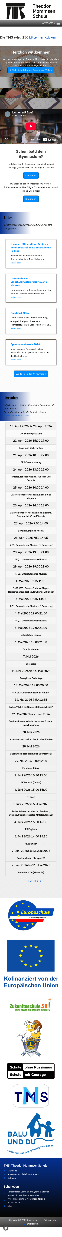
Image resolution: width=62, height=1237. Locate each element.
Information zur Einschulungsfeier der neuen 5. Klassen (29, 282)
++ (40, 881)
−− (22, 881)
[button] (5, 1228)
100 (34, 881)
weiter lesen (16, 263)
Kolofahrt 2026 (20, 313)
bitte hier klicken (42, 37)
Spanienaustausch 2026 (25, 344)
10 (27, 881)
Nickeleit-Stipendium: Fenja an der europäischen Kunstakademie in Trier (31, 247)
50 (30, 881)
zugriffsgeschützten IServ (16, 415)
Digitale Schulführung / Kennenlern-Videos (31, 70)
